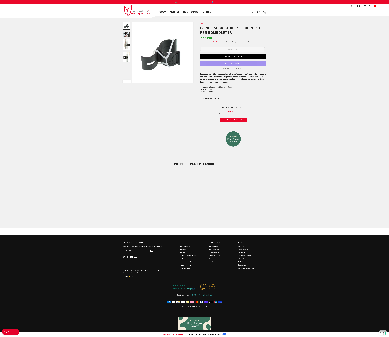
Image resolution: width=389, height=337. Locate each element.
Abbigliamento (185, 268)
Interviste (241, 259)
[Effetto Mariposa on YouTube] (131, 257)
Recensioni (175, 12)
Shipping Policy (214, 252)
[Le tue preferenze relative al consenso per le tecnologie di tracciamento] (385, 333)
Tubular (182, 252)
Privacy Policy (214, 246)
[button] (233, 56)
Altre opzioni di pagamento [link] (233, 68)
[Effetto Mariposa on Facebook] (128, 257)
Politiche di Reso (214, 249)
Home (202, 24)
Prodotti (163, 12)
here (132, 276)
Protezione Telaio (186, 262)
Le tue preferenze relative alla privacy (204, 334)
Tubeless (183, 249)
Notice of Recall (214, 259)
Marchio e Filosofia (244, 249)
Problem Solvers (185, 265)
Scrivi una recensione (233, 120)
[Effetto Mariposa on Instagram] (124, 257)
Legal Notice (213, 262)
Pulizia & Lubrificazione (188, 256)
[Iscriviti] (151, 251)
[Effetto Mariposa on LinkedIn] (135, 257)
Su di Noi (241, 246)
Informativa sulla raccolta (174, 334)
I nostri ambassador (245, 256)
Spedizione (217, 42)
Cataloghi (195, 12)
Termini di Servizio (215, 256)
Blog (185, 12)
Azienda (207, 12)
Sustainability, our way (246, 268)
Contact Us (242, 265)
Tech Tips (241, 262)
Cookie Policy (203, 306)
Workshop (183, 259)
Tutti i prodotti (185, 246)
